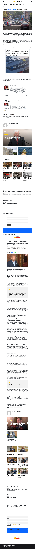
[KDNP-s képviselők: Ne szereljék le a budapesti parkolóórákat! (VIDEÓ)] (27, 164)
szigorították (10, 42)
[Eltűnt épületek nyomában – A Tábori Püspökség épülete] (17, 174)
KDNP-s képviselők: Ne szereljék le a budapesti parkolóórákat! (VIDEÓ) (26, 168)
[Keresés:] (31, 2)
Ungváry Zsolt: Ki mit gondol (10, 137)
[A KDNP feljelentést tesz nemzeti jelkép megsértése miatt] (7, 174)
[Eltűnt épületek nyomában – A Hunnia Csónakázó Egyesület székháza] (27, 174)
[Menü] (3, 2)
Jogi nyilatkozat (27, 546)
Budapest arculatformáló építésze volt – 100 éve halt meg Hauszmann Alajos (6, 168)
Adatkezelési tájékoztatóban (14, 223)
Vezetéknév (8, 218)
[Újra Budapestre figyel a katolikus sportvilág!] (17, 164)
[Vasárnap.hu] (17, 1)
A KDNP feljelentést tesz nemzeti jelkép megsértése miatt (6, 178)
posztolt (23, 33)
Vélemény (6, 134)
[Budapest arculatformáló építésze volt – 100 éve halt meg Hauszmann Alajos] (7, 164)
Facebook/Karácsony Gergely (9, 114)
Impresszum (12, 546)
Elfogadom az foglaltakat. (14, 223)
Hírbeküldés (15, 546)
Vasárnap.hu (14, 545)
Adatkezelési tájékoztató (21, 546)
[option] (17, 137)
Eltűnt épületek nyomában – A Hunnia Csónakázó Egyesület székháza (27, 178)
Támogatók (30, 546)
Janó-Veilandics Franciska (13, 123)
